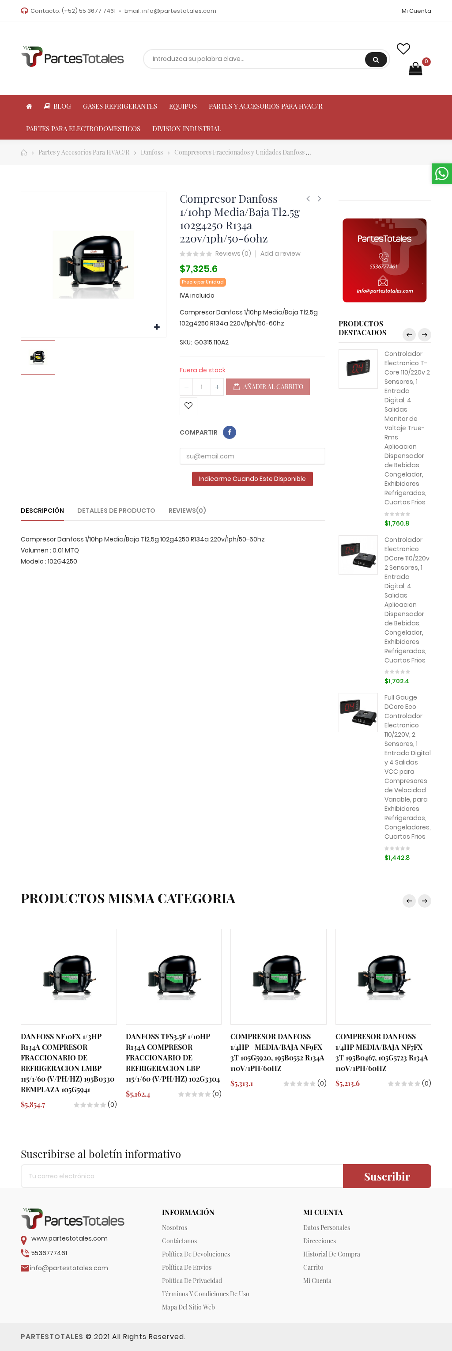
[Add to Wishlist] (188, 406)
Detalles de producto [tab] (116, 510)
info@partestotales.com (179, 11)
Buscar (376, 59)
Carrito (313, 1267)
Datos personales (326, 1227)
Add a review (280, 253)
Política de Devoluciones (196, 1254)
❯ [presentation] (424, 334)
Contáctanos (179, 1241)
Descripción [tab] (42, 510)
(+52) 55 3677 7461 (89, 11)
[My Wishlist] (403, 49)
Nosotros (174, 1227)
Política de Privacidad (192, 1280)
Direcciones (319, 1241)
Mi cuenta (317, 1280)
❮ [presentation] (409, 334)
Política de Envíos (186, 1267)
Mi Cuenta (416, 11)
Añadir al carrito (272, 386)
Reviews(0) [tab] (187, 510)
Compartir (229, 432)
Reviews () (233, 253)
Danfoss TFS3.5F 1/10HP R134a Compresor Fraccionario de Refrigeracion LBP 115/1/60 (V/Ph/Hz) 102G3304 (173, 1057)
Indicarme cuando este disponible (252, 478)
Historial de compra (331, 1254)
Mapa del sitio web (188, 1307)
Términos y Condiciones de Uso (205, 1294)
